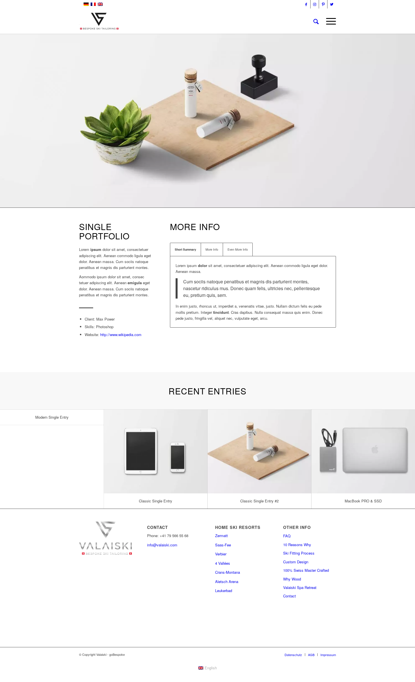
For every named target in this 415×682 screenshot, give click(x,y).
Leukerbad (223, 590)
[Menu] (329, 21)
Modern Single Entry (52, 417)
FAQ (286, 535)
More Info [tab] (212, 249)
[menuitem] (316, 21)
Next (410, 115)
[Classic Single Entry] (156, 451)
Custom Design (295, 561)
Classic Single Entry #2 (259, 501)
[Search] (316, 21)
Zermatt (221, 535)
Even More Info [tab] (238, 249)
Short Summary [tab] (185, 249)
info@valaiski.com (162, 545)
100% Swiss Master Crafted (306, 570)
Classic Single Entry (155, 501)
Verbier (220, 554)
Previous (5, 115)
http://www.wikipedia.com (120, 334)
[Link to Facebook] (306, 4)
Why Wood (292, 579)
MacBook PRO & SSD (363, 501)
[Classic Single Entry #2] (259, 451)
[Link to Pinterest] (323, 4)
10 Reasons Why (297, 544)
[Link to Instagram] (315, 4)
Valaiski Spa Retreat (299, 587)
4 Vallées (222, 563)
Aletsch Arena (226, 581)
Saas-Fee (223, 545)
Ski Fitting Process (298, 553)
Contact (289, 596)
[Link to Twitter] (331, 4)
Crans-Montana (227, 572)
